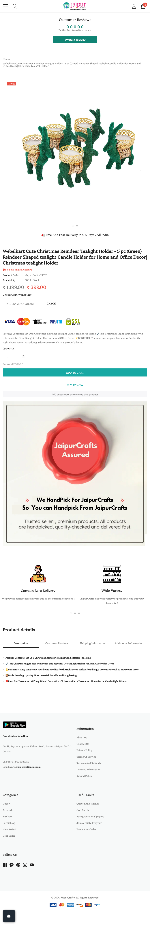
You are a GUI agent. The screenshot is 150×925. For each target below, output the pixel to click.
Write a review (75, 40)
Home (6, 59)
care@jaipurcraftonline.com (25, 766)
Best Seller (9, 835)
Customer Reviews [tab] (56, 643)
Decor (6, 803)
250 (54, 394)
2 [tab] (77, 225)
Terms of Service (86, 756)
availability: (9, 279)
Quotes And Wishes (87, 803)
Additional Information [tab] (129, 643)
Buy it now (75, 385)
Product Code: (11, 275)
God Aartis (82, 809)
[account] (134, 6)
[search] (15, 6)
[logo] (75, 6)
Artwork (8, 809)
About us (81, 737)
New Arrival (9, 829)
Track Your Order (86, 829)
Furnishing (9, 822)
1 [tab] (73, 225)
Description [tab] (21, 643)
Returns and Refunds (88, 763)
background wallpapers (90, 816)
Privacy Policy (84, 750)
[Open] (9, 916)
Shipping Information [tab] (93, 643)
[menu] (5, 6)
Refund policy (84, 775)
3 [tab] (79, 613)
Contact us (82, 743)
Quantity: (8, 348)
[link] (15, 725)
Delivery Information (88, 769)
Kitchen (7, 816)
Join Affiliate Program (89, 822)
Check (51, 303)
